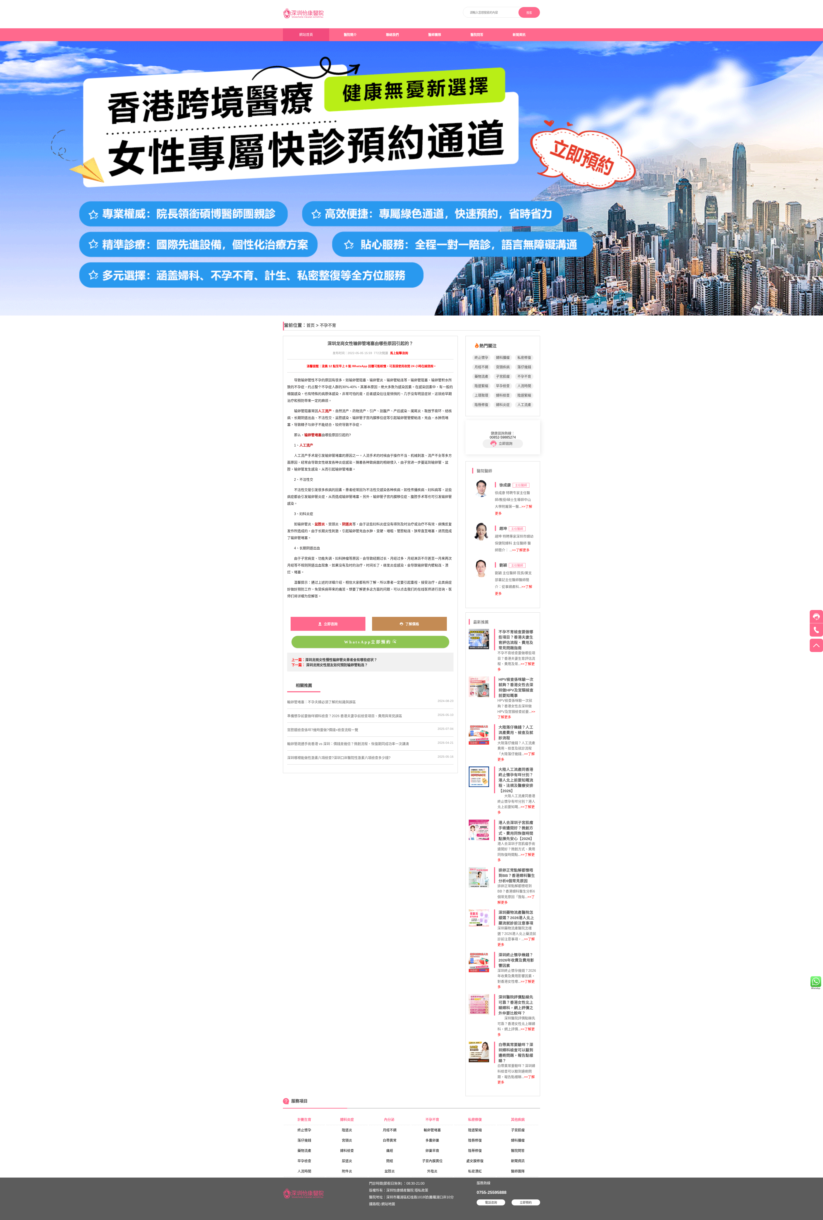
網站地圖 (388, 1204)
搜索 (529, 12)
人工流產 (524, 405)
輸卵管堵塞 (432, 1130)
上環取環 (481, 395)
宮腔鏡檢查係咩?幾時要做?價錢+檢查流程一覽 (322, 730)
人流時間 (524, 386)
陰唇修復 (481, 405)
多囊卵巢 (432, 1140)
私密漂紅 (475, 1171)
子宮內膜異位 (432, 1161)
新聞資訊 (519, 34)
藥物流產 (481, 376)
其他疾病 (518, 1119)
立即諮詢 (505, 443)
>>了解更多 (521, 550)
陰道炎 (347, 1130)
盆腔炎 (389, 1171)
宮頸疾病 (503, 367)
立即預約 (526, 1202)
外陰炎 (432, 1171)
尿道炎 (347, 1161)
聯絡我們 (392, 34)
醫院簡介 (350, 34)
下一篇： (298, 665)
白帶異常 (389, 1140)
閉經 (389, 1161)
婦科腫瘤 (503, 357)
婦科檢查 (503, 395)
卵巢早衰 (432, 1150)
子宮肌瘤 (503, 376)
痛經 (389, 1150)
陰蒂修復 (475, 1150)
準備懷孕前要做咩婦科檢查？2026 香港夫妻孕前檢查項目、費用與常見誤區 (344, 716)
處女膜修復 (475, 1161)
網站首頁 (306, 34)
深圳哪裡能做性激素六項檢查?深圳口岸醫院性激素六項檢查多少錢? (338, 758)
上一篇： (298, 660)
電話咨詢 (491, 1202)
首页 (310, 325)
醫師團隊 (434, 34)
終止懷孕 (481, 357)
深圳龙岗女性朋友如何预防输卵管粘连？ (337, 665)
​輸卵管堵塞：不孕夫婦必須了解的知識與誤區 (321, 702)
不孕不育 (328, 325)
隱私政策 (421, 1190)
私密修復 (524, 357)
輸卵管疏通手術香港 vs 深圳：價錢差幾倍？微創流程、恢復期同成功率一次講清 (348, 744)
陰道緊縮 (481, 386)
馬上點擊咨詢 (399, 353)
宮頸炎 (347, 1140)
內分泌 (389, 1119)
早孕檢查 (503, 386)
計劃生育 (304, 1119)
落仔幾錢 (524, 367)
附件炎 (347, 1171)
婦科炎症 (503, 405)
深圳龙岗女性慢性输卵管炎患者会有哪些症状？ (341, 660)
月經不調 (481, 367)
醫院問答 (476, 34)
